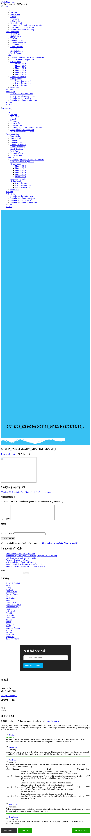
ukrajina (9, 630)
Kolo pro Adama (12, 594)
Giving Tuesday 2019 (23, 81)
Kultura (8, 596)
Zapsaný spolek (16, 23)
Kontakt (9, 102)
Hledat (3, 570)
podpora (9, 620)
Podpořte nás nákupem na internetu (23, 100)
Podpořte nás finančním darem (21, 94)
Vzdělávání (10, 635)
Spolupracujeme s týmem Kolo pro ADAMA (27, 57)
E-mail (4, 528)
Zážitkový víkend (12, 639)
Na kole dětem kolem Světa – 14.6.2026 (21, 558)
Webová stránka (7, 533)
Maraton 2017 (20, 66)
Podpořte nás (10, 92)
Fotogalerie (14, 19)
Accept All (24, 830)
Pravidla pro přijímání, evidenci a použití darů (27, 25)
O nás (8, 10)
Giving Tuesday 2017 (23, 85)
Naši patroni (10, 611)
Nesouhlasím (8, 830)
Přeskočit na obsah (8, 2)
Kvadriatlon (10, 598)
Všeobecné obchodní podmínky (22, 30)
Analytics (12, 760)
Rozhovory (10, 624)
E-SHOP (9, 104)
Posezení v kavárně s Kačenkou (18, 560)
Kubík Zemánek (16, 47)
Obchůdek (10, 613)
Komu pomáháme (12, 32)
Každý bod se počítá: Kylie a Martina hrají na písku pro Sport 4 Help (31, 556)
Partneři (13, 17)
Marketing (13, 747)
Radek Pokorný (16, 53)
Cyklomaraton (15, 62)
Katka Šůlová (15, 36)
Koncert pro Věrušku (18, 77)
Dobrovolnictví (11, 592)
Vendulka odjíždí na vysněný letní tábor (20, 554)
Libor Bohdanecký (17, 45)
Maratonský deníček (13, 605)
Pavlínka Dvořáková (18, 42)
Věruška (13, 38)
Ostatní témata (11, 617)
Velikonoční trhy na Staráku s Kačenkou (21, 562)
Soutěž (8, 626)
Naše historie (15, 15)
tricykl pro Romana (13, 628)
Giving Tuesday (16, 79)
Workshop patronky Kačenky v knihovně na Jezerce (25, 566)
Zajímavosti (10, 637)
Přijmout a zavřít (81, 830)
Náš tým (13, 12)
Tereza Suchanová (8, 454)
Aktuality (9, 89)
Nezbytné (12, 735)
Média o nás (15, 21)
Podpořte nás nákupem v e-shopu (22, 96)
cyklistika (9, 590)
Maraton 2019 (20, 64)
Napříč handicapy (12, 607)
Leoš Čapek (14, 49)
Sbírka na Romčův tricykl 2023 (22, 59)
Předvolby (13, 804)
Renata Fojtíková (16, 51)
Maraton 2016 (20, 68)
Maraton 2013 (20, 74)
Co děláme (10, 55)
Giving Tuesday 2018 (23, 83)
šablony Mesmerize (51, 721)
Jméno (4, 523)
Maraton (9, 600)
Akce (8, 585)
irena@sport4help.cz (9, 695)
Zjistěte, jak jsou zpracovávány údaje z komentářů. (59, 543)
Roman (8, 622)
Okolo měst (14, 87)
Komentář (5, 519)
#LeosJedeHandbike (13, 583)
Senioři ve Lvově (16, 40)
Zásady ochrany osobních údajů (22, 27)
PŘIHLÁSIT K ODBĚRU (33, 665)
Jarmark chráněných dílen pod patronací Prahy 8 (24, 564)
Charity (8, 587)
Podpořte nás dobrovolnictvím (21, 98)
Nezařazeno (13, 817)
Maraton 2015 (20, 70)
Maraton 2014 (20, 72)
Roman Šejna (15, 34)
